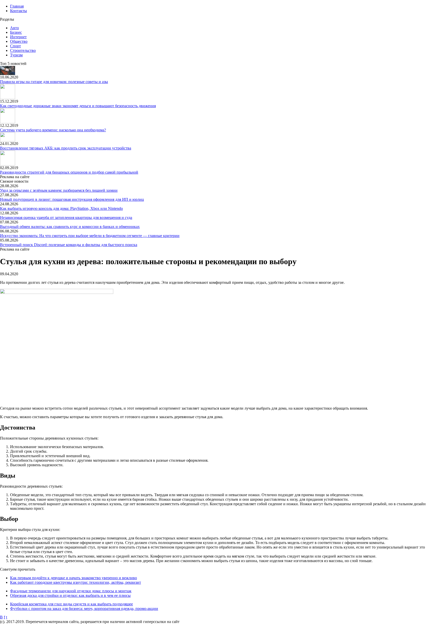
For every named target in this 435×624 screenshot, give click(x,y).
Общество (18, 41)
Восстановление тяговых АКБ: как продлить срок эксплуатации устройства (65, 148)
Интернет (18, 37)
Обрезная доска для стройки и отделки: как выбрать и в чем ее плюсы (70, 595)
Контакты (18, 11)
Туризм (16, 55)
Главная (17, 6)
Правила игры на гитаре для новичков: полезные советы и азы (54, 82)
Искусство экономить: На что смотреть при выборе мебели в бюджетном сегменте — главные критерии (89, 235)
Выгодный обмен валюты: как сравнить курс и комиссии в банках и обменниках (70, 226)
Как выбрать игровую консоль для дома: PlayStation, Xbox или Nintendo (61, 208)
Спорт (15, 46)
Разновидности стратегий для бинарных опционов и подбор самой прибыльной (69, 172)
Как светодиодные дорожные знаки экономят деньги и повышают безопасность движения (78, 106)
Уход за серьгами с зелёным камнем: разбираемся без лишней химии (59, 190)
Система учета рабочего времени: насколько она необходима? (53, 130)
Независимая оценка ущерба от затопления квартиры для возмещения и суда (66, 217)
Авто (14, 28)
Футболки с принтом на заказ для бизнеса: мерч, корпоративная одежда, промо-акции (84, 608)
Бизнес (16, 32)
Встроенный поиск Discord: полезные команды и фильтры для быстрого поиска (68, 245)
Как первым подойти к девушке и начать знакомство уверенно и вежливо (73, 578)
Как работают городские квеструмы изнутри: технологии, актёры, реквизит (75, 582)
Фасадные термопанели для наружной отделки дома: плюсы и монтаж (70, 591)
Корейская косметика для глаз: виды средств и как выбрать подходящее (71, 604)
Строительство (23, 50)
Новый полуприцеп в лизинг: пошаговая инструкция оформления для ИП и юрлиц (72, 199)
